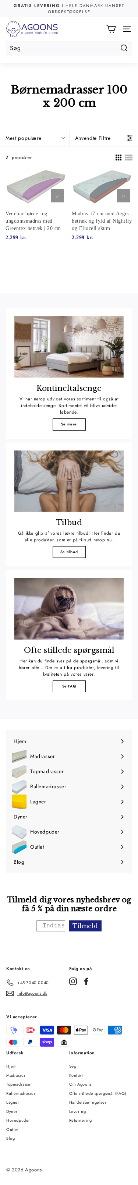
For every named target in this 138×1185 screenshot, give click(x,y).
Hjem (11, 1066)
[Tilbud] (69, 481)
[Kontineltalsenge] (69, 347)
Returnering (80, 1120)
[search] (69, 48)
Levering (77, 1111)
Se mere (69, 424)
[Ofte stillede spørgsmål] (69, 608)
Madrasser (15, 1075)
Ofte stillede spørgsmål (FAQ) (97, 1093)
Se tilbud (69, 552)
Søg (73, 1066)
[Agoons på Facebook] (86, 981)
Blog (10, 1138)
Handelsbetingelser (88, 1102)
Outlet (12, 1129)
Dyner (12, 1111)
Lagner (13, 1102)
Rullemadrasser (20, 1093)
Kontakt (76, 1075)
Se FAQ (69, 686)
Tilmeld (85, 926)
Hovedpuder (18, 1120)
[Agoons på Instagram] (73, 981)
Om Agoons (80, 1084)
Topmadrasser (19, 1084)
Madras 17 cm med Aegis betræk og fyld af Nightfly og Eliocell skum (102, 221)
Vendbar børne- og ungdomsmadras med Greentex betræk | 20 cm (33, 221)
